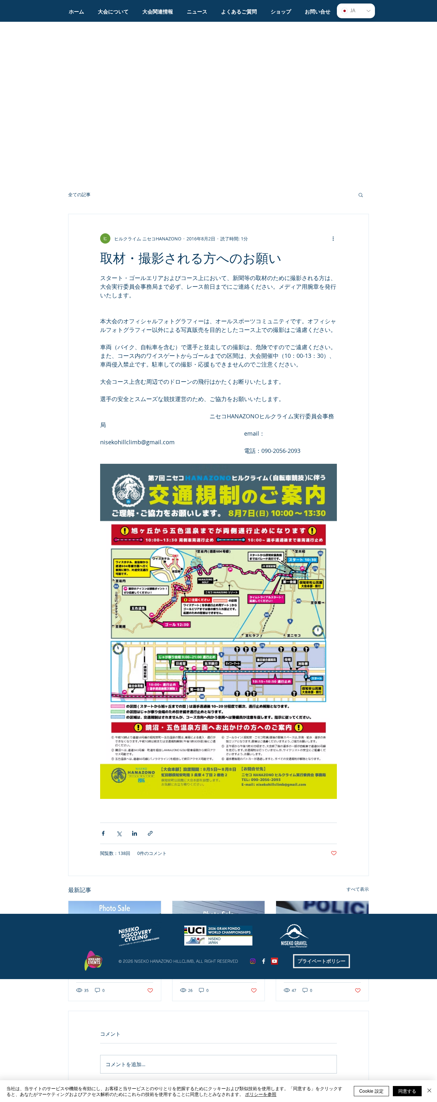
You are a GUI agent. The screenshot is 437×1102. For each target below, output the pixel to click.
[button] (113, 9)
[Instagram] (252, 961)
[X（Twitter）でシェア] (119, 833)
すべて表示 (357, 889)
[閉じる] (429, 1091)
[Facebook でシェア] (103, 833)
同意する (407, 1091)
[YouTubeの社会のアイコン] (274, 961)
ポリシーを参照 (260, 1094)
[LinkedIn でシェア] (134, 833)
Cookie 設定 (371, 1091)
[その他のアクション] (333, 238)
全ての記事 (79, 194)
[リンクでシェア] (150, 833)
